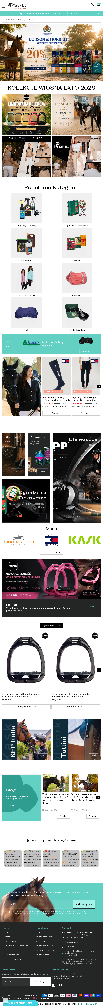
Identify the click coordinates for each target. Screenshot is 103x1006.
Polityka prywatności (44, 946)
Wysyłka (39, 932)
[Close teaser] (37, 1001)
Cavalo (12, 998)
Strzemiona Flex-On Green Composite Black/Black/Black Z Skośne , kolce (21, 695)
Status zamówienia (12, 955)
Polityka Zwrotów (43, 955)
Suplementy (26, 260)
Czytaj (63, 816)
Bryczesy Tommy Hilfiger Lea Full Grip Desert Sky (84, 398)
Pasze (76, 260)
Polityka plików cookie (45, 937)
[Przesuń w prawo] (99, 386)
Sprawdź (90, 608)
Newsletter (9, 969)
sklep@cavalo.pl (71, 942)
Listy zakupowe (11, 941)
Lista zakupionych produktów (17, 946)
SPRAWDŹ (75, 14)
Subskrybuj (84, 904)
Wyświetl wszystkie (52, 626)
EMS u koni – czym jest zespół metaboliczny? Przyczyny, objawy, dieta (55, 798)
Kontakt (66, 928)
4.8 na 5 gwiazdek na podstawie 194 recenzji (53, 1004)
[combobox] (51, 20)
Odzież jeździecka (26, 295)
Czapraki (76, 295)
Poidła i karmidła (76, 330)
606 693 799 (69, 946)
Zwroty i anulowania (13, 959)
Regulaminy (43, 928)
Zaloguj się (9, 932)
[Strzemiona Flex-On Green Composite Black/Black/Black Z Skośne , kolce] (26, 660)
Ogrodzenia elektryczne (76, 225)
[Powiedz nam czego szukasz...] (98, 19)
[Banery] (18, 540)
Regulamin (40, 941)
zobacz (12, 805)
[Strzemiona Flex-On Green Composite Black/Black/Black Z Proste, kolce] (76, 660)
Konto (5, 928)
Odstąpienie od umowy (45, 950)
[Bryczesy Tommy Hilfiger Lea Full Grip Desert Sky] (86, 376)
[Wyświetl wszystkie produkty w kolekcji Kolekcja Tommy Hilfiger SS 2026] (21, 386)
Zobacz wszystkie (52, 552)
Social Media (60, 969)
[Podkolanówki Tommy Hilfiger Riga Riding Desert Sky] (56, 376)
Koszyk (8, 937)
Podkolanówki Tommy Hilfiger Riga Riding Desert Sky (55, 398)
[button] (3, 7)
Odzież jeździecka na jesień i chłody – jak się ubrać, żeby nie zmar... (84, 797)
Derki (26, 330)
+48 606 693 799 (8, 995)
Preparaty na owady (26, 225)
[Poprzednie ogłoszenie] (3, 13)
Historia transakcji (12, 950)
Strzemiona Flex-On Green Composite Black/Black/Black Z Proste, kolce (71, 695)
